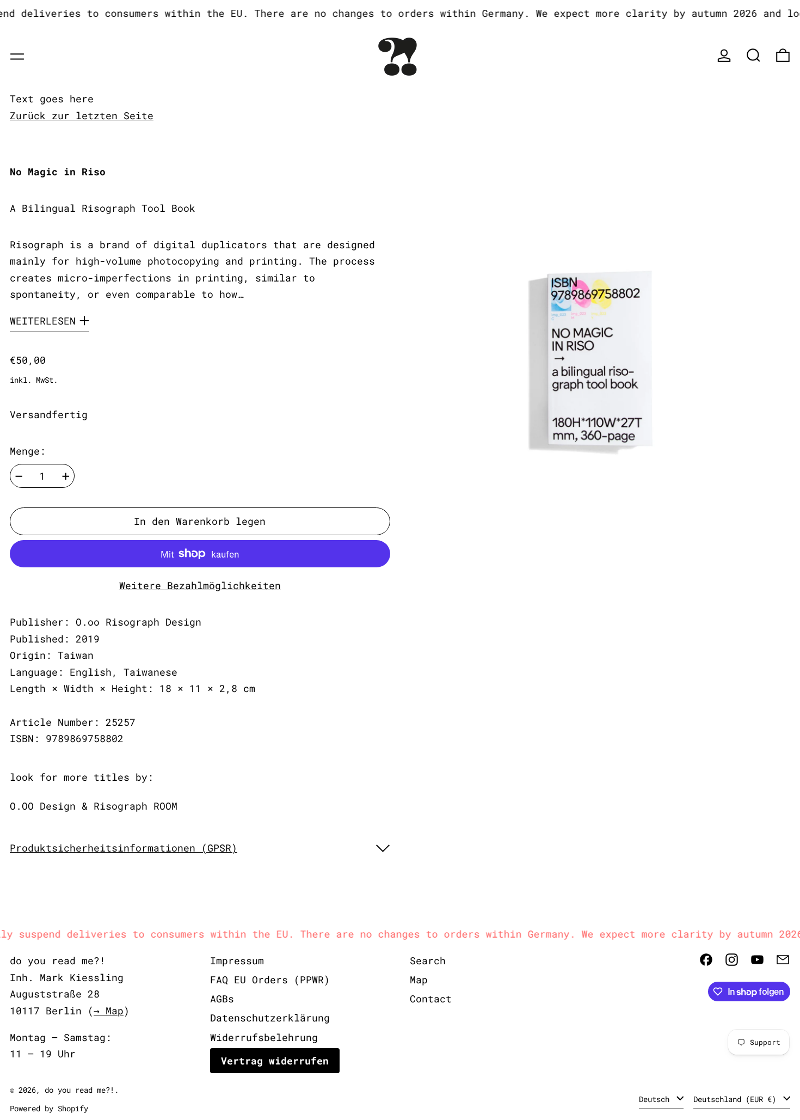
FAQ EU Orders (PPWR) (270, 979)
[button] (753, 55)
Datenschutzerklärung (270, 1017)
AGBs (222, 998)
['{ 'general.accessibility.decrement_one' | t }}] (19, 476)
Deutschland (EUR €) (736, 1099)
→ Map (109, 1010)
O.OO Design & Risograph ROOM (93, 805)
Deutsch (656, 1099)
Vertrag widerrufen (275, 1060)
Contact (431, 998)
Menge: (28, 450)
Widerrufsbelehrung (264, 1037)
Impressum (237, 960)
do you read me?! (79, 1090)
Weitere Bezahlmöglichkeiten (200, 585)
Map (419, 979)
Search (428, 960)
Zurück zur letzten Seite (81, 115)
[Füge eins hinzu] (66, 476)
